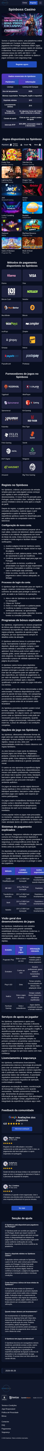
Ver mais (22, 1208)
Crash (26, 145)
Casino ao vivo (15, 144)
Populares (5, 145)
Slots (36, 145)
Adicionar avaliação (22, 1129)
